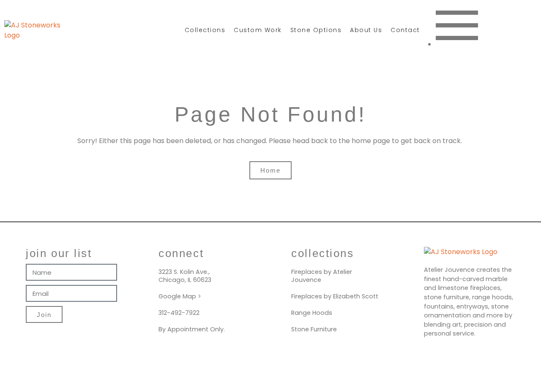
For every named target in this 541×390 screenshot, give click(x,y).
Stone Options (316, 30)
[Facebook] (526, 28)
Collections (205, 30)
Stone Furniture (314, 329)
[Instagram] (498, 28)
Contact (405, 30)
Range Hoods (311, 313)
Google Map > (179, 296)
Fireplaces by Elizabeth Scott (334, 296)
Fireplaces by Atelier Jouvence (321, 276)
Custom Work (258, 30)
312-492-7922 (178, 313)
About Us (366, 30)
